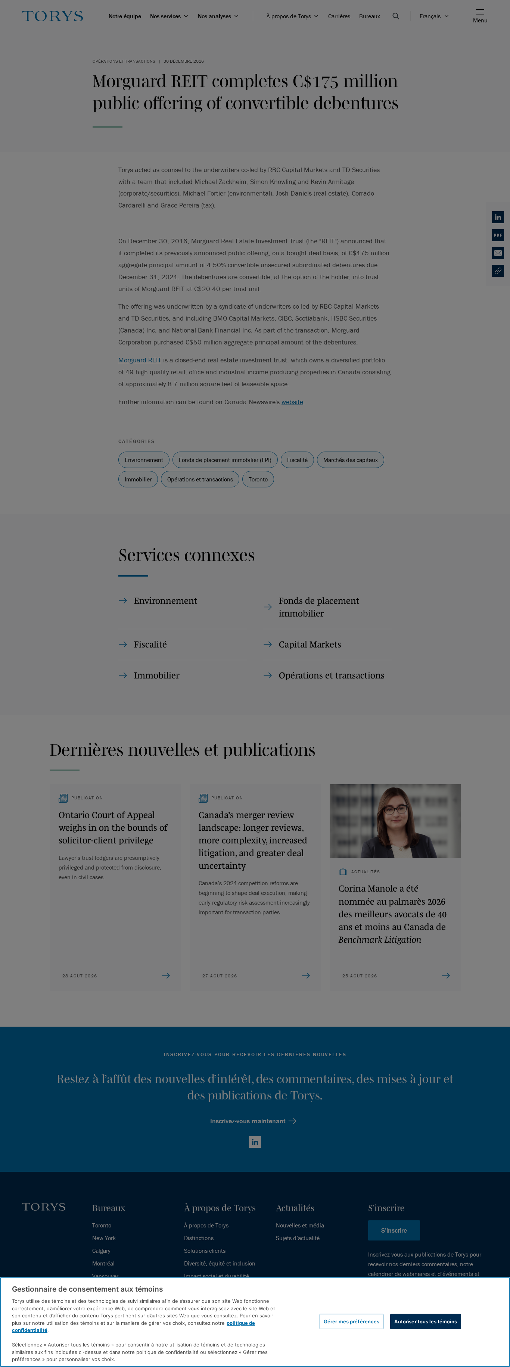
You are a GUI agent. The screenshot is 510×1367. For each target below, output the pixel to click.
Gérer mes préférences (352, 1321)
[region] (255, 1322)
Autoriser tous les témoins (425, 1321)
